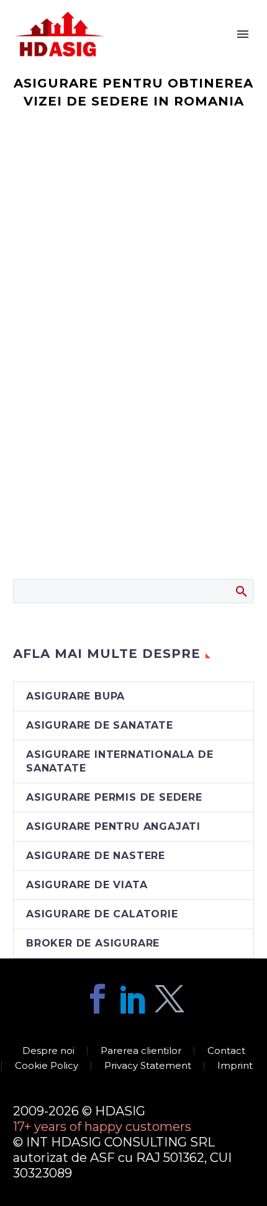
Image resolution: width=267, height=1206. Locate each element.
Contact (226, 1051)
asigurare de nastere (95, 856)
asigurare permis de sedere (114, 797)
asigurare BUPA (75, 696)
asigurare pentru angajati (113, 826)
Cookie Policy (46, 1066)
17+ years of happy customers (102, 1126)
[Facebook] (97, 999)
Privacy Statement (147, 1066)
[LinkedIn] (133, 999)
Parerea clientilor (141, 1051)
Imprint (235, 1066)
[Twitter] (169, 999)
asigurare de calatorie (102, 914)
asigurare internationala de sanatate (120, 761)
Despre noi (48, 1051)
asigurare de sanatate (99, 725)
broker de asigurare (93, 943)
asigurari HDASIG (155, 52)
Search (240, 591)
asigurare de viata (86, 885)
